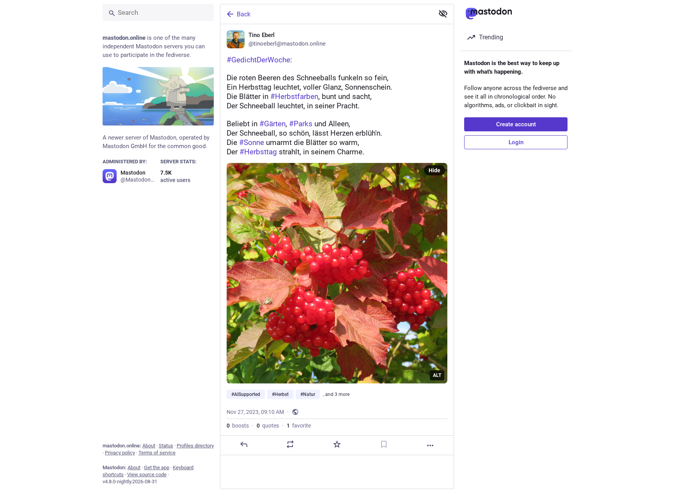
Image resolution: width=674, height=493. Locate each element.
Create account (516, 124)
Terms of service (157, 453)
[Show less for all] (443, 13)
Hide (434, 170)
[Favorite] (337, 444)
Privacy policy (120, 453)
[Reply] (243, 444)
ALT (437, 375)
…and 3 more (335, 394)
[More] (430, 445)
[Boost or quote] (290, 444)
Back (243, 14)
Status (166, 446)
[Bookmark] (383, 444)
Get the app (156, 467)
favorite (299, 425)
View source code (147, 474)
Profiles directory (195, 446)
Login (516, 142)
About (148, 446)
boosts (238, 425)
